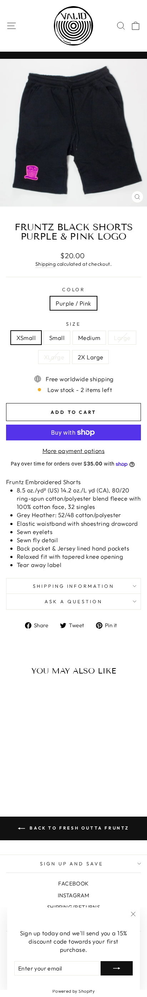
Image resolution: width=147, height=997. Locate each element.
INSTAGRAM (74, 895)
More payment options (73, 450)
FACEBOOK (73, 883)
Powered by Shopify (73, 991)
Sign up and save (72, 863)
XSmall (25, 337)
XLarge (54, 357)
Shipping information (74, 586)
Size (73, 324)
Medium (89, 337)
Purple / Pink (73, 303)
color (73, 289)
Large (122, 337)
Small (57, 337)
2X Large (90, 357)
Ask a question (73, 601)
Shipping (45, 264)
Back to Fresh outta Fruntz (78, 828)
